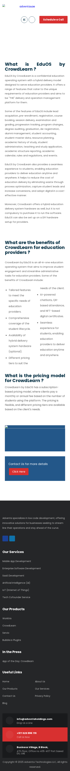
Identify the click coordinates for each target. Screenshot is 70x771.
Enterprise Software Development (21, 568)
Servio (5, 632)
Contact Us (8, 696)
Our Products (9, 688)
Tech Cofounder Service (16, 597)
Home (5, 681)
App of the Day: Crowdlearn (18, 661)
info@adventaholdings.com (34, 719)
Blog (4, 703)
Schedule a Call (53, 19)
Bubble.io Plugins (11, 640)
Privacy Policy (42, 696)
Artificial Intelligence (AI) (16, 582)
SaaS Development (13, 575)
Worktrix (7, 618)
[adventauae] (18, 6)
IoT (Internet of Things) (15, 590)
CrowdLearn (9, 625)
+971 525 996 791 (27, 733)
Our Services (42, 688)
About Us (40, 681)
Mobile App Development (16, 561)
